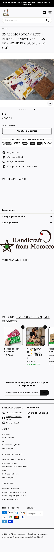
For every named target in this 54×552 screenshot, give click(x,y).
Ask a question (10, 222)
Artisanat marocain (10, 488)
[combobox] (27, 20)
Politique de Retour (10, 474)
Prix (4, 114)
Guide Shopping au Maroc (14, 495)
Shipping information (14, 216)
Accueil (5, 29)
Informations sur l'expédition (15, 466)
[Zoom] (50, 102)
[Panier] (44, 12)
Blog (4, 441)
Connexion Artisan (10, 499)
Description (8, 210)
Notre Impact (8, 437)
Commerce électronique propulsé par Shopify (23, 537)
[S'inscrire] (44, 393)
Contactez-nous (9, 463)
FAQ (4, 470)
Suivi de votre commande (13, 459)
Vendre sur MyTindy (11, 445)
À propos (6, 434)
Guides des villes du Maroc (14, 492)
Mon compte (8, 448)
